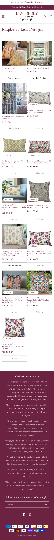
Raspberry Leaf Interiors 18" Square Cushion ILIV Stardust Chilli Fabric (38, 300)
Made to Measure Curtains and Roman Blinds (13, 118)
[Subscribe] (46, 504)
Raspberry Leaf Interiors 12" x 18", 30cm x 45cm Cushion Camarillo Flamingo (14, 207)
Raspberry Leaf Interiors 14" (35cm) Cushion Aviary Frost (37, 206)
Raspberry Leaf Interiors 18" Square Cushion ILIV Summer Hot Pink (13, 346)
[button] (3, 16)
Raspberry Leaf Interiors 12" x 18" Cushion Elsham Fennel (14, 162)
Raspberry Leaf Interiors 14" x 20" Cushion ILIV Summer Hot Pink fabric (39, 254)
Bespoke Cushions (8, 68)
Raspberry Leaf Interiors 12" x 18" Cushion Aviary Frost (39, 111)
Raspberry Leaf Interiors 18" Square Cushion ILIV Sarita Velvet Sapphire (12, 300)
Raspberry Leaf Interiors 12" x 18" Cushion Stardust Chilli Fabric (39, 162)
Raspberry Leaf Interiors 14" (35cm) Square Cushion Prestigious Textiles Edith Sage (13, 254)
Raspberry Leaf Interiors (29, 535)
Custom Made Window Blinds (38, 68)
